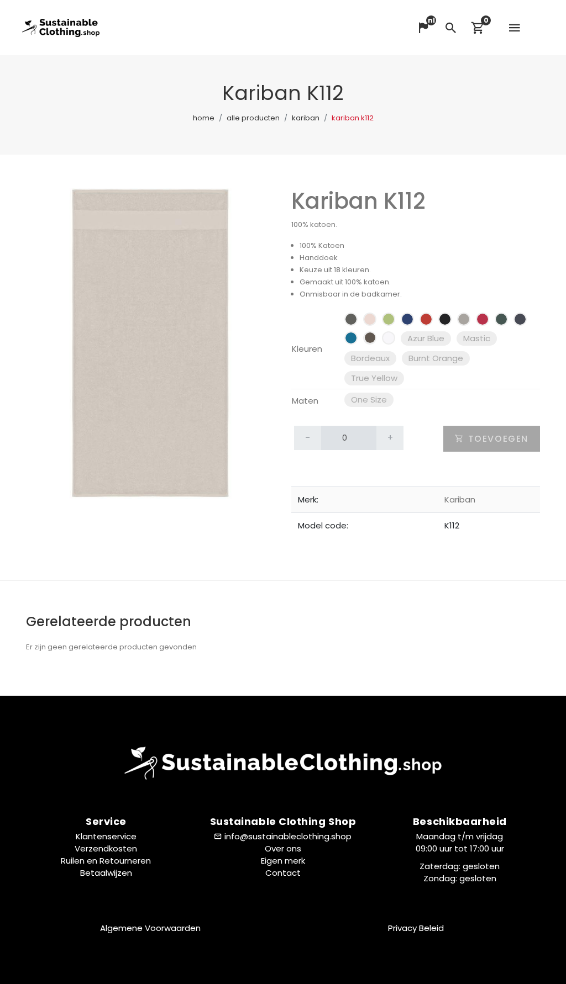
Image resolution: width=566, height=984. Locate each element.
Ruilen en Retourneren (106, 860)
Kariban (305, 118)
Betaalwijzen (106, 873)
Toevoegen (496, 438)
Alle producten (253, 118)
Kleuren (307, 349)
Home (203, 118)
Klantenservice (106, 836)
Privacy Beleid (416, 928)
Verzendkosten (106, 848)
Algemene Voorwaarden (150, 928)
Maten (305, 400)
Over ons (283, 848)
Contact (283, 873)
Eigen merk (283, 860)
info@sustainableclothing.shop (288, 836)
